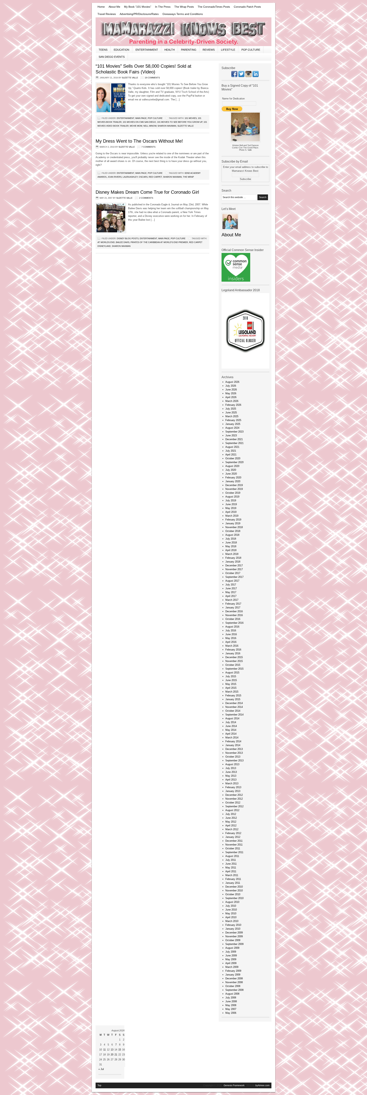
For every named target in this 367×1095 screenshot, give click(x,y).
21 (115, 1054)
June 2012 (231, 817)
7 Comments (148, 147)
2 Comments (146, 198)
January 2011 (232, 882)
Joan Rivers (115, 177)
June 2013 (231, 772)
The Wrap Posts (184, 6)
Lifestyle (228, 49)
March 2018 (231, 554)
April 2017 (230, 596)
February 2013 (233, 787)
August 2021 (232, 446)
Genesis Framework (234, 1085)
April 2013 (230, 779)
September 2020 (234, 462)
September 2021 (234, 443)
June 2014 (231, 726)
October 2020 (232, 458)
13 (112, 1049)
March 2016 (231, 645)
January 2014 (232, 745)
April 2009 (230, 963)
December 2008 (234, 978)
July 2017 (230, 584)
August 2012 (232, 810)
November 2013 (234, 752)
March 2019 (231, 515)
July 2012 (230, 814)
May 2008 (230, 1005)
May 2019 (230, 508)
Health (169, 49)
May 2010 (230, 913)
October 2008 (232, 986)
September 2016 (234, 622)
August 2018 (232, 534)
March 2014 (231, 737)
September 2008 (234, 990)
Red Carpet (155, 177)
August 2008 (232, 993)
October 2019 (232, 492)
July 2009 (230, 951)
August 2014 (232, 718)
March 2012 (231, 829)
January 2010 (232, 928)
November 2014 (234, 707)
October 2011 (232, 848)
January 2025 (232, 424)
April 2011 (230, 871)
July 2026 (230, 385)
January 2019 (232, 523)
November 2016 (234, 615)
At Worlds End (106, 242)
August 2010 (232, 902)
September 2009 (234, 944)
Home (101, 6)
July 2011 (230, 859)
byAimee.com (262, 1085)
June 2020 (231, 473)
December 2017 (234, 565)
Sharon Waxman (167, 126)
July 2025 (230, 408)
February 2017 (233, 603)
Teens (103, 49)
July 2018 (230, 538)
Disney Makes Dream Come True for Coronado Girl (147, 192)
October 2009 (232, 940)
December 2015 (234, 657)
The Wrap (188, 177)
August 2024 (232, 427)
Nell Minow (149, 126)
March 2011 (231, 875)
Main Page (141, 118)
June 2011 (231, 863)
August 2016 (232, 626)
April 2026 (230, 397)
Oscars (143, 177)
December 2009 (234, 932)
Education (121, 49)
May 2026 (230, 393)
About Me (114, 6)
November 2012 (234, 798)
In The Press (163, 6)
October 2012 (232, 802)
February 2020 (233, 477)
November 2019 (234, 489)
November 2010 (234, 890)
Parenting (188, 49)
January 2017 (232, 607)
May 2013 (230, 775)
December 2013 (234, 749)
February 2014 (233, 741)
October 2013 (232, 756)
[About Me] (230, 231)
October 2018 (232, 531)
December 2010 (234, 886)
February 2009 (233, 970)
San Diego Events (112, 56)
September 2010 (234, 898)
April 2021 (230, 454)
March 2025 (231, 416)
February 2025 (233, 420)
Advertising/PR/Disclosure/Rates (139, 13)
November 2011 (234, 844)
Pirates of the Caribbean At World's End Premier (159, 242)
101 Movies (191, 118)
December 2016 (234, 611)
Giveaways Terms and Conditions (182, 13)
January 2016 (232, 653)
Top (99, 1085)
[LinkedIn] (256, 76)
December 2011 (234, 840)
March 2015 (231, 691)
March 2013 (231, 783)
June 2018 (231, 542)
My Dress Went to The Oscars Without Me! (139, 141)
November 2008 (234, 982)
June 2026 (231, 389)
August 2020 (232, 466)
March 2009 (231, 967)
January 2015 (232, 699)
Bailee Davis (122, 242)
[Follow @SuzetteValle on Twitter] (241, 76)
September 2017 (234, 577)
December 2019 (234, 485)
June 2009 (231, 955)
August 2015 (232, 672)
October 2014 (232, 710)
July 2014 (230, 722)
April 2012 (230, 825)
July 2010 (230, 905)
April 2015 (230, 687)
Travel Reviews (106, 13)
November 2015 (234, 661)
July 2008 (230, 997)
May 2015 (230, 684)
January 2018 (232, 561)
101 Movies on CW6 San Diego (139, 122)
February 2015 (233, 695)
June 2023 (231, 435)
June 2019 (231, 504)
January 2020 (232, 481)
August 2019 (232, 496)
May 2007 (230, 1009)
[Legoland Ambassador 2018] (245, 367)
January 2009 (232, 974)
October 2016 (232, 619)
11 (104, 1049)
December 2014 (234, 703)
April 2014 (230, 733)
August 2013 (232, 764)
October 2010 (232, 894)
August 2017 (232, 580)
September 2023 (234, 431)
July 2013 (230, 768)
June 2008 (231, 1001)
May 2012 (230, 821)
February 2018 (233, 557)
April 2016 (230, 642)
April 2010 (230, 917)
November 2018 (234, 527)
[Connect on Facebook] (234, 76)
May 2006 (230, 1012)
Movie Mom (136, 126)
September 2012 (234, 806)
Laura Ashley (130, 177)
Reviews (209, 49)
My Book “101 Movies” (137, 6)
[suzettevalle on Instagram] (248, 76)
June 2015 (231, 680)
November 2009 (234, 936)
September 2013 (234, 760)
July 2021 (230, 450)
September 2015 (234, 668)
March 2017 (231, 599)
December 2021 (234, 439)
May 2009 (230, 959)
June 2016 (231, 634)
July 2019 (230, 500)
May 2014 (230, 729)
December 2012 (234, 794)
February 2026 (233, 404)
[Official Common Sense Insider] (236, 280)
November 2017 (234, 569)
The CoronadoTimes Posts (214, 6)
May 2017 (230, 592)
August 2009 (232, 947)
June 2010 (231, 909)
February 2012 (233, 833)
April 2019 (230, 512)
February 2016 (233, 649)
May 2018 (230, 546)
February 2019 (233, 519)
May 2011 (230, 867)
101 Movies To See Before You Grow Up (179, 122)
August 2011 (232, 856)
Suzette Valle (130, 77)
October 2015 (232, 664)
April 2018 (230, 550)
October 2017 (232, 573)
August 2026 (232, 381)
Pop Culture (250, 49)
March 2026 (231, 401)
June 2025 (231, 412)
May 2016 (230, 638)
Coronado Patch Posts (247, 6)
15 (119, 1049)
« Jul (101, 1069)
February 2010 (233, 924)
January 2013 (232, 791)
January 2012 (232, 837)
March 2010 (231, 921)
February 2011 (233, 879)
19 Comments (152, 77)
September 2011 (234, 852)
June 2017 (231, 588)
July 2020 (230, 469)
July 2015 (230, 676)
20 (112, 1054)
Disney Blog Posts (128, 238)
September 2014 (234, 714)
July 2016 (230, 630)
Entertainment (147, 49)
